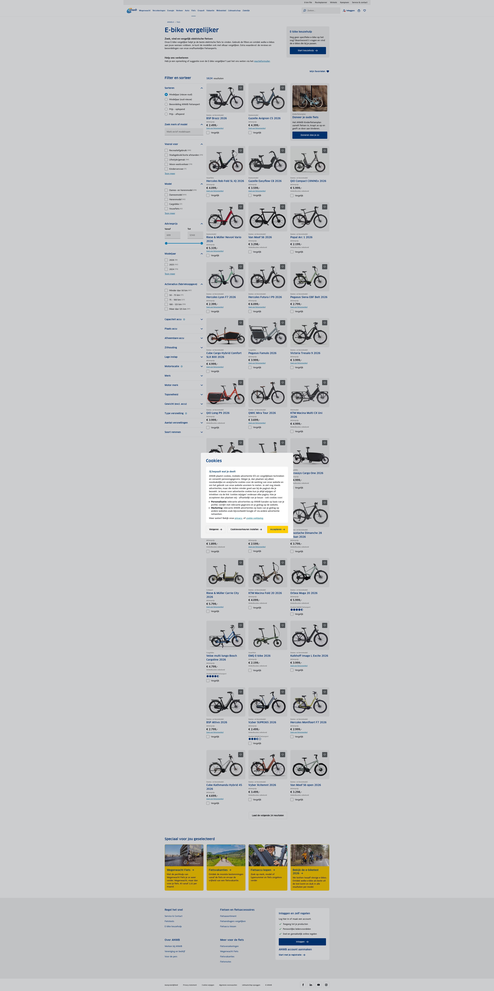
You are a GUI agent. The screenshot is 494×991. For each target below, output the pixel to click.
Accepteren (276, 529)
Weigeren (214, 529)
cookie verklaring (254, 518)
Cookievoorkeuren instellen (245, 529)
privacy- (239, 518)
